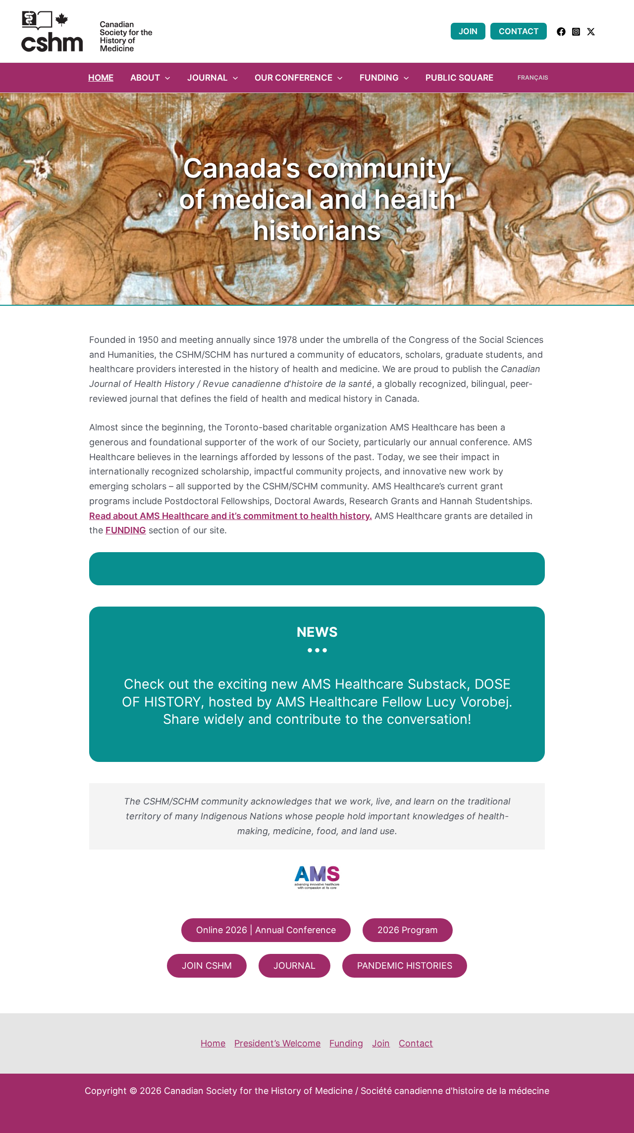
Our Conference (293, 77)
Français (533, 77)
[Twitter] (590, 31)
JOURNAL (294, 965)
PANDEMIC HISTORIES (404, 965)
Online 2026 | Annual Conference (266, 930)
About (145, 77)
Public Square (459, 77)
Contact (519, 31)
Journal (207, 77)
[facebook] (561, 31)
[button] (609, 31)
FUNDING (126, 530)
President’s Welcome (277, 1043)
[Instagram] (576, 31)
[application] (165, 78)
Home (100, 77)
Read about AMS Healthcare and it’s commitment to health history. (230, 516)
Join (468, 31)
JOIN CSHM (207, 965)
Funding (379, 77)
